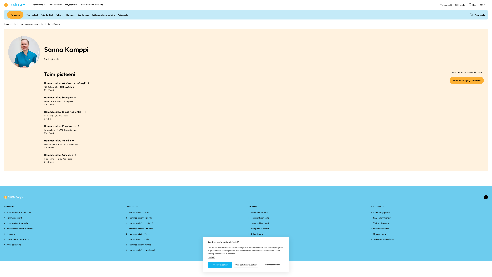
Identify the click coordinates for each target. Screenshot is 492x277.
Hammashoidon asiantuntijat (32, 24)
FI (484, 5)
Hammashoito (10, 24)
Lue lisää (211, 257)
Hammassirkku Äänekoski (58, 154)
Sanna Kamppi (54, 24)
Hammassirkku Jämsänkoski (60, 126)
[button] (472, 5)
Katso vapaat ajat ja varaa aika (468, 81)
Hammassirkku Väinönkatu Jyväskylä (65, 83)
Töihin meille (460, 5)
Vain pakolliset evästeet (246, 265)
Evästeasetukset (272, 264)
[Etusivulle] (15, 5)
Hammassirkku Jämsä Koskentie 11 (63, 111)
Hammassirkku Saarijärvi (58, 97)
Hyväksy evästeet (220, 265)
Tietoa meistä (446, 5)
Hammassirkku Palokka (57, 140)
